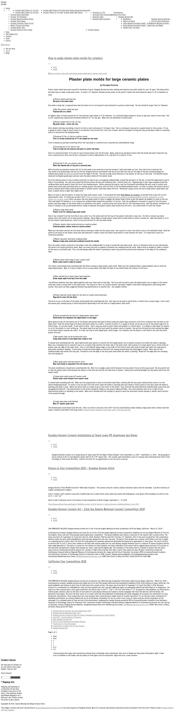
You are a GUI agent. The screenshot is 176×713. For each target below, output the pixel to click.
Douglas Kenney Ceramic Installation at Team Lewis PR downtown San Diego (92, 435)
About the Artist (120, 15)
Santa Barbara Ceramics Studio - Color (137, 25)
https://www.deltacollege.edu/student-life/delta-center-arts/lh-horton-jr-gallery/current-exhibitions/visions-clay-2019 (93, 504)
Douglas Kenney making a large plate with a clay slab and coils (107, 410)
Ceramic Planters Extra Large (21, 30)
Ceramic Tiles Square (18, 21)
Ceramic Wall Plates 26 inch (53, 10)
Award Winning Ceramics (160, 23)
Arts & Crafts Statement (160, 21)
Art (89, 10)
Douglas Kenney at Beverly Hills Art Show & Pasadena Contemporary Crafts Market (84, 615)
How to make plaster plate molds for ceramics (75, 58)
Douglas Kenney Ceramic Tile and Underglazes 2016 (72, 611)
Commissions (118, 12)
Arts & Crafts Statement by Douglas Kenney (69, 622)
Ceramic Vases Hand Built (20, 15)
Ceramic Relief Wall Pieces (73, 12)
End (54, 649)
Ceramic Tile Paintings (19, 17)
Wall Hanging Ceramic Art (62, 619)
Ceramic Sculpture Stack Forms (22, 23)
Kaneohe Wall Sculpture (101, 19)
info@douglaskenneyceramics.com (88, 556)
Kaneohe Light (98, 17)
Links (8, 38)
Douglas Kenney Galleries (160, 19)
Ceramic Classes (93, 30)
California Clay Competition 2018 (67, 561)
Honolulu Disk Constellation (103, 15)
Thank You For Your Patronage (64, 624)
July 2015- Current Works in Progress (67, 617)
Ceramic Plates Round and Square (76, 10)
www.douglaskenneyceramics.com (48, 708)
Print (55, 67)
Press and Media (157, 25)
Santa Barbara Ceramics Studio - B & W (137, 23)
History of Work (129, 21)
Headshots (127, 19)
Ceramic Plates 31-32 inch (53, 12)
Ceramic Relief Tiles (18, 28)
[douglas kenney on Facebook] (5, 45)
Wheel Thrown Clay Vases (20, 25)
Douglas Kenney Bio (125, 17)
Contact (8, 36)
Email (55, 69)
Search (8, 41)
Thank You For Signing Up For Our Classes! (68, 626)
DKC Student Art (12, 34)
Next (55, 647)
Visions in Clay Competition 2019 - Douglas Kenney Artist (81, 468)
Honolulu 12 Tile (99, 12)
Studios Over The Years (131, 28)
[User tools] (49, 63)
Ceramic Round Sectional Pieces (22, 19)
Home (8, 8)
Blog (7, 32)
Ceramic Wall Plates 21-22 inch (26, 10)
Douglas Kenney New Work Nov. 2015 (67, 613)
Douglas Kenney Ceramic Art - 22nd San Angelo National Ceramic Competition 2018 (96, 509)
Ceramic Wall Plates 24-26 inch (26, 12)
